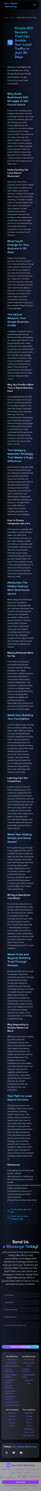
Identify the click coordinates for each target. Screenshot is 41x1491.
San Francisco (29, 1435)
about (13, 1472)
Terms (12, 1426)
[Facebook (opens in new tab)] (14, 1452)
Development (12, 1363)
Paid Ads (19, 1476)
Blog (12, 18)
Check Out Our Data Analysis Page (19, 1217)
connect (27, 1472)
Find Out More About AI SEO (21, 1210)
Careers (12, 1416)
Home (6, 18)
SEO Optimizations (11, 1476)
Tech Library (29, 1360)
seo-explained (19, 1469)
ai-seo (28, 1469)
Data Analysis (12, 1402)
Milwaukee (29, 1429)
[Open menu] (34, 5)
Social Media (24, 1476)
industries (35, 1469)
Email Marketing (12, 1405)
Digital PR (29, 1380)
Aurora (29, 1419)
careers (19, 1472)
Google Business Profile (28, 1376)
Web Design (12, 1360)
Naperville (29, 1413)
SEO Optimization (12, 1366)
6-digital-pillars (7, 1469)
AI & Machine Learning (10, 1398)
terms (20, 1488)
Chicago (29, 1416)
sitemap (26, 1488)
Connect (12, 1419)
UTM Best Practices (26, 1370)
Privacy (12, 1422)
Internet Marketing (9, 1370)
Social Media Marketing (10, 1392)
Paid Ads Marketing (9, 1387)
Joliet (29, 1426)
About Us (12, 1413)
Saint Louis (28, 1432)
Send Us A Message (20, 1346)
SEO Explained (29, 1363)
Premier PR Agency (9, 1381)
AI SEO (28, 1366)
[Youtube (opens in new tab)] (21, 1452)
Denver (29, 1422)
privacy (15, 1488)
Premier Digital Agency (11, 1376)
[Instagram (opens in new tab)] (6, 1452)
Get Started (20, 1482)
